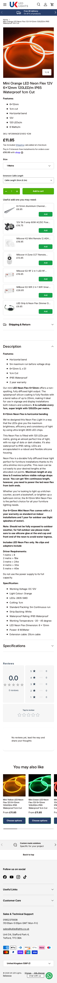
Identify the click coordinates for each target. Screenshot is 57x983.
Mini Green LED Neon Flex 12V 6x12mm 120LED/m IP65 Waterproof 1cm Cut (39, 803)
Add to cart (38, 191)
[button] (52, 4)
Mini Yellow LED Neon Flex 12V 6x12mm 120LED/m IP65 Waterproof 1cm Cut (13, 803)
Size (5, 159)
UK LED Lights (15, 973)
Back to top (28, 854)
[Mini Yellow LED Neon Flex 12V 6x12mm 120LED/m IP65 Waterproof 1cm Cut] (14, 785)
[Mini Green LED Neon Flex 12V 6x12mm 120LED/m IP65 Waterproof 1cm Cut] (40, 785)
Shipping (20, 145)
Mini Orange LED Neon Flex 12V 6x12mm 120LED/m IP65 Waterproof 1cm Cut (26, 22)
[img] (13, 685)
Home (5, 20)
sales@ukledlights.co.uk (16, 928)
